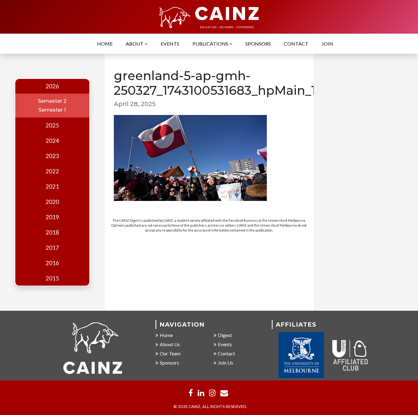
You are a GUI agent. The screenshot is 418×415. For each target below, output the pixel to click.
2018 (52, 232)
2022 (52, 171)
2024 (52, 140)
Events (170, 43)
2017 (52, 247)
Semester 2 (52, 101)
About (135, 43)
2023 (52, 156)
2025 (52, 125)
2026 (52, 86)
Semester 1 (52, 110)
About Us (170, 344)
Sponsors (258, 43)
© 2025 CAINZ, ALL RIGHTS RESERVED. (210, 406)
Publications (210, 43)
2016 (52, 263)
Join (327, 43)
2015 (52, 278)
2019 (52, 217)
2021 (52, 186)
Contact (296, 43)
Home (105, 43)
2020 (52, 201)
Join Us (225, 362)
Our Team (170, 353)
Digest (225, 335)
